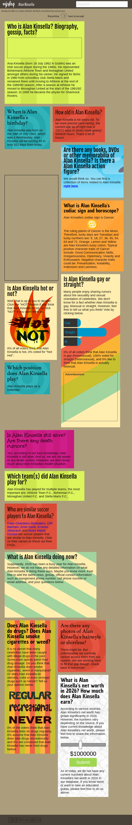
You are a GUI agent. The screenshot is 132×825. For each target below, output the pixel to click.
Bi (65, 342)
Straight (69, 332)
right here (71, 186)
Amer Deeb (28, 527)
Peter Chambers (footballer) (26, 523)
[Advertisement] (31, 227)
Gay (67, 323)
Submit (83, 762)
